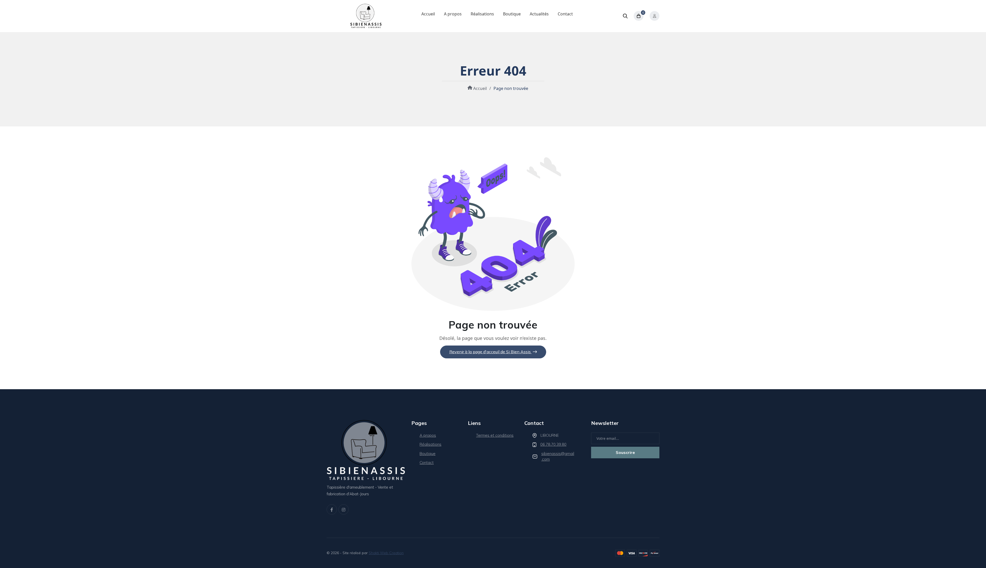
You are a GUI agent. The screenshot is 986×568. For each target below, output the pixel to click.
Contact (565, 14)
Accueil (428, 14)
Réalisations (482, 14)
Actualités (539, 14)
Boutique (512, 14)
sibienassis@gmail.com (557, 456)
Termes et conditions (495, 435)
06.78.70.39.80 (553, 444)
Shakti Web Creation (386, 553)
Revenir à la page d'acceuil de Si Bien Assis (490, 351)
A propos (453, 14)
